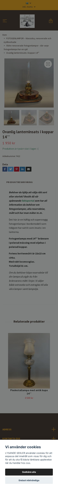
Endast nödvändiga (29, 480)
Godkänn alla (29, 472)
